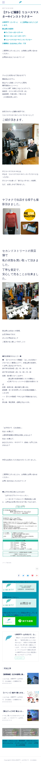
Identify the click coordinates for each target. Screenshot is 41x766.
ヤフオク (8, 199)
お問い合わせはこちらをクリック (14, 481)
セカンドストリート (15, 251)
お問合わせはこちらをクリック (13, 57)
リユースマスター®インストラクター (15, 115)
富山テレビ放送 (7, 82)
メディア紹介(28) (6, 562)
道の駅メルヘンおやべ (15, 375)
